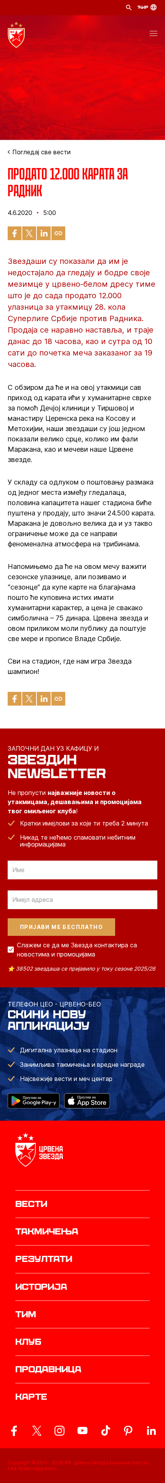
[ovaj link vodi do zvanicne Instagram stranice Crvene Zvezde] (59, 1431)
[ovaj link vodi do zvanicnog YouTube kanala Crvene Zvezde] (82, 1431)
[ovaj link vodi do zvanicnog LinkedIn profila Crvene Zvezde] (151, 1431)
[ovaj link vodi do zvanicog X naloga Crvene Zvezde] (37, 1431)
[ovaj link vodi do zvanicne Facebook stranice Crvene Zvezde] (14, 1431)
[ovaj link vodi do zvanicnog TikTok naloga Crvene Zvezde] (105, 1431)
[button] (153, 35)
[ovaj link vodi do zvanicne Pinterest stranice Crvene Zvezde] (128, 1431)
